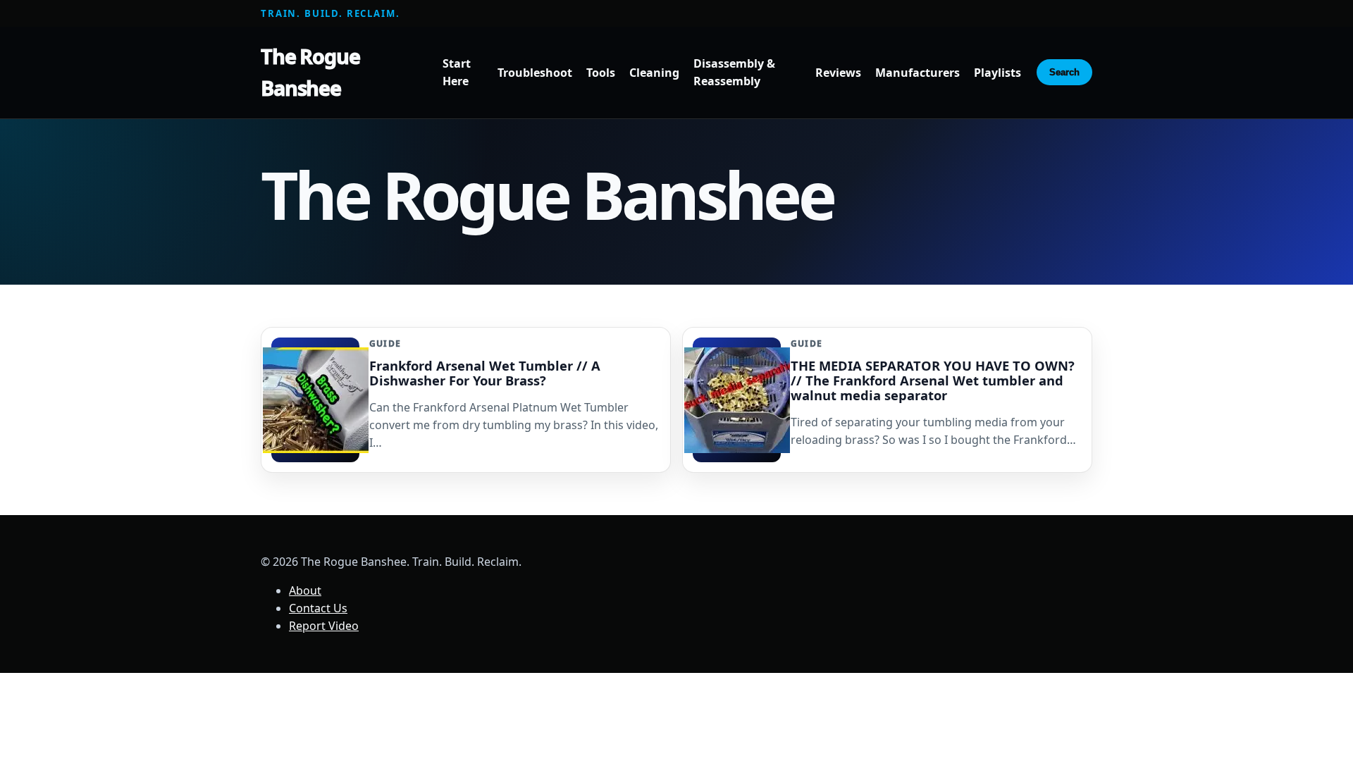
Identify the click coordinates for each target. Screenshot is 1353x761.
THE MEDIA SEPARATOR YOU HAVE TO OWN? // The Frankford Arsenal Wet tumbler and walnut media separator (933, 380)
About (305, 590)
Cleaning (654, 72)
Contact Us (318, 608)
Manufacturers (917, 72)
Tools (600, 72)
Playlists (997, 72)
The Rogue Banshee (310, 71)
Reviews (838, 72)
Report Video (324, 625)
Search (1064, 72)
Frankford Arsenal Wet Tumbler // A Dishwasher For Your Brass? (484, 373)
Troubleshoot (535, 72)
